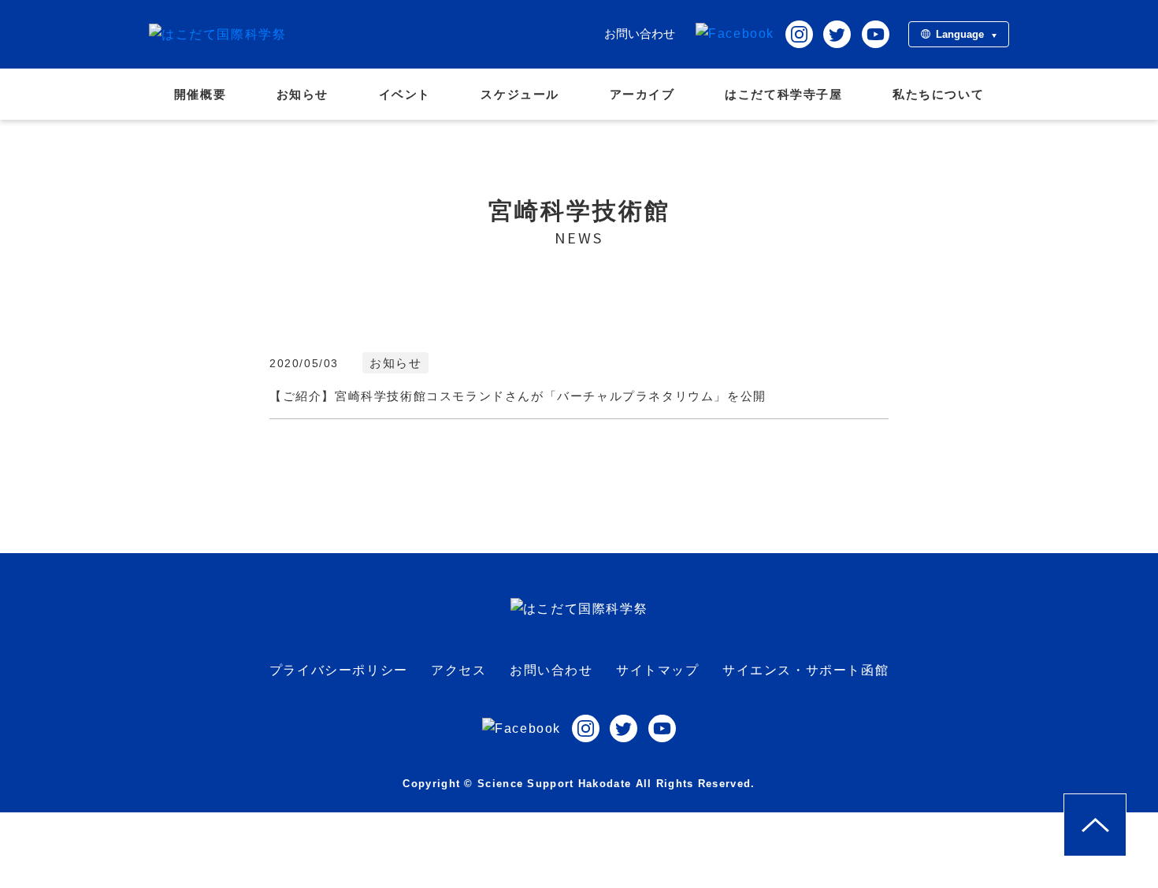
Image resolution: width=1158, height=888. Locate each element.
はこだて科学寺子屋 (783, 94)
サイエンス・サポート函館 (805, 670)
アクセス (458, 670)
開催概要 (200, 94)
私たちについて (938, 94)
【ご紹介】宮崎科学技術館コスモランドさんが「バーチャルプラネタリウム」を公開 (517, 396)
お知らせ (302, 94)
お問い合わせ (639, 33)
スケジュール (520, 94)
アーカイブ (642, 94)
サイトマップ (658, 670)
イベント (405, 94)
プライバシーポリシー (338, 670)
